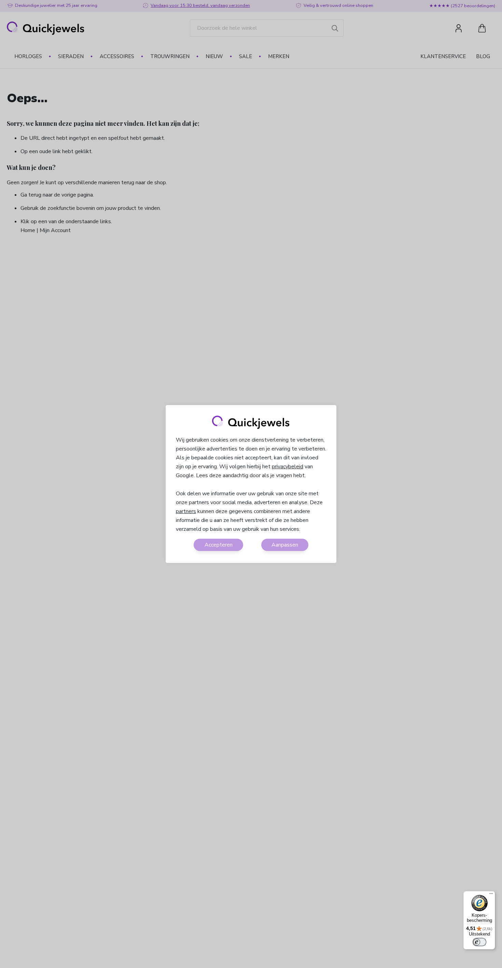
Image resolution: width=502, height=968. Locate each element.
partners (186, 511)
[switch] (479, 942)
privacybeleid (287, 466)
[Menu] (491, 895)
